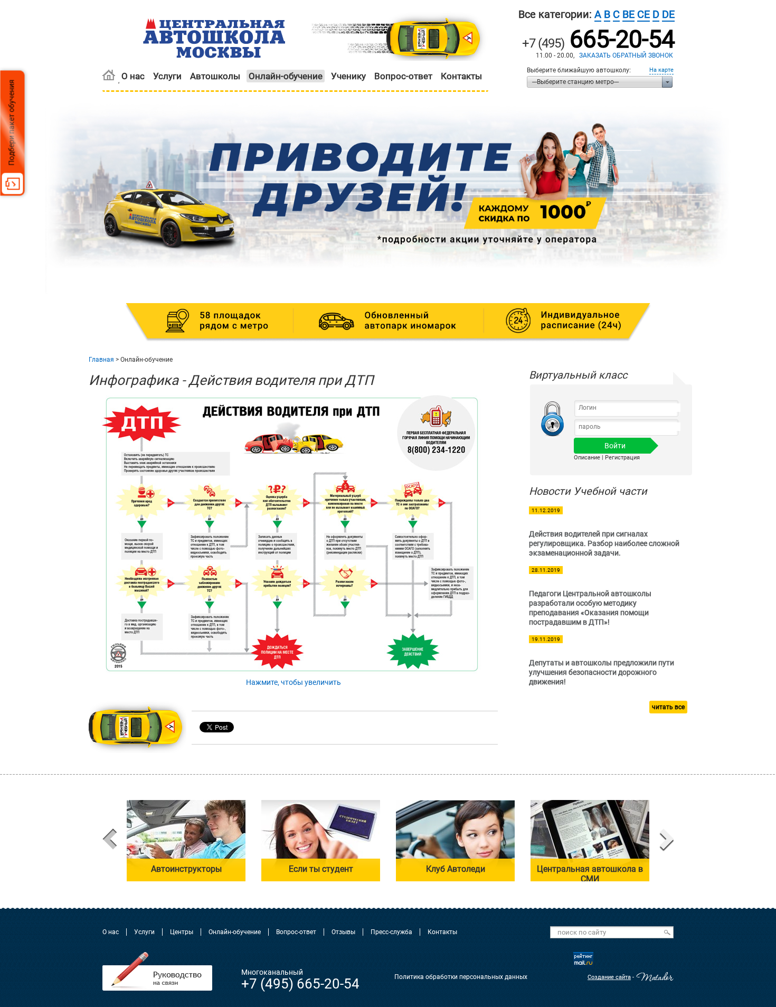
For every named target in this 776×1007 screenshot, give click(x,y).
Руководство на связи (157, 971)
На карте (661, 70)
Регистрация (622, 457)
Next (666, 840)
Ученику (348, 76)
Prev (109, 840)
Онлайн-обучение (286, 76)
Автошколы (215, 76)
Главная (101, 359)
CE (643, 14)
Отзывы (343, 932)
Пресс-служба (391, 932)
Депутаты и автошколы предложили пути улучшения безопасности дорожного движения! (601, 672)
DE (668, 14)
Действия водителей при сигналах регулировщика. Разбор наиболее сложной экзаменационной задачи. (604, 543)
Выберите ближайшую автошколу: (579, 70)
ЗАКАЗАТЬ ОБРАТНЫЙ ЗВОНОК (626, 55)
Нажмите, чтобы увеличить (293, 682)
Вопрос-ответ (403, 76)
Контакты (461, 76)
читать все (668, 707)
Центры (181, 932)
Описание (587, 457)
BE (628, 14)
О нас (133, 76)
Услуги (167, 76)
